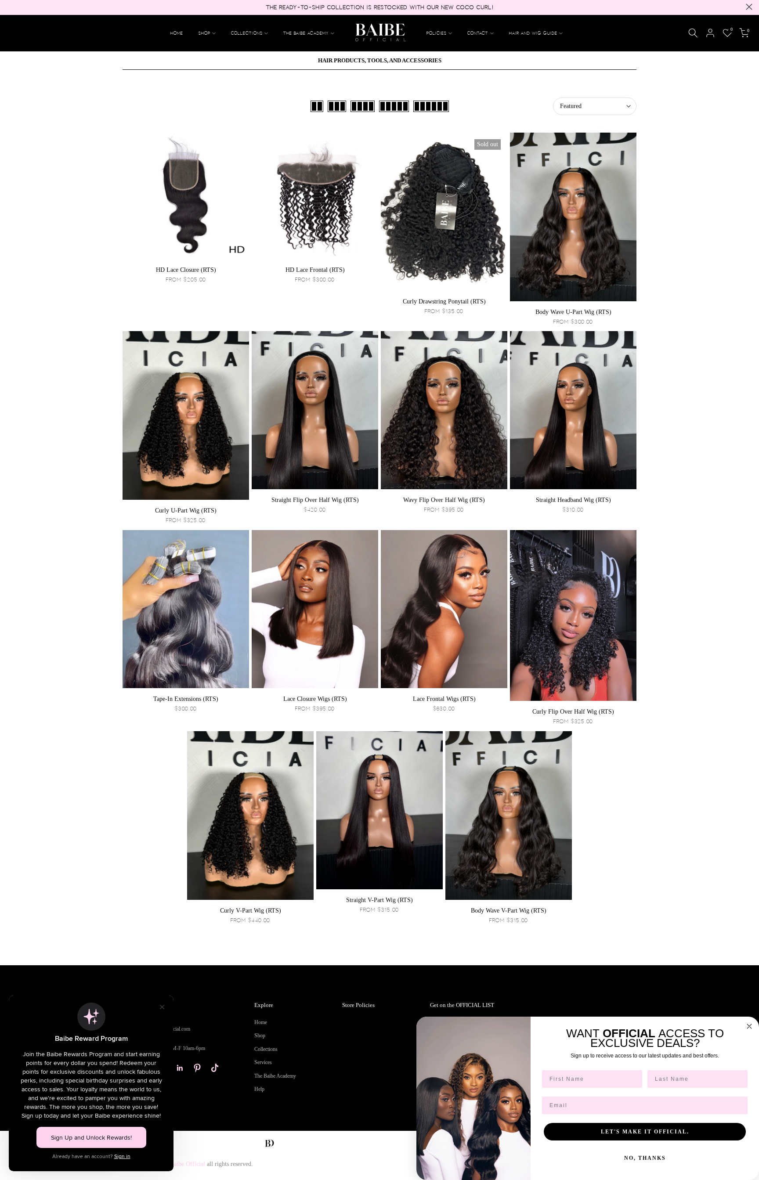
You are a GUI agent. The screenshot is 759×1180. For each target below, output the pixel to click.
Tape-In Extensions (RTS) (185, 699)
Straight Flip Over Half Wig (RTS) (315, 500)
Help (259, 1089)
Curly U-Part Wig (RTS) (186, 510)
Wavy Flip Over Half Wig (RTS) (444, 500)
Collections (247, 33)
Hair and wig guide (533, 33)
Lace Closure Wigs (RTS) (315, 699)
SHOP (204, 33)
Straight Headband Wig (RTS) (573, 500)
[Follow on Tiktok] (214, 1068)
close (10, 7)
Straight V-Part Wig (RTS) (379, 900)
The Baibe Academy (306, 33)
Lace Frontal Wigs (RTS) (444, 699)
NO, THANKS (645, 1158)
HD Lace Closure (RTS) (186, 270)
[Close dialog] (749, 1026)
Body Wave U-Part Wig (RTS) (573, 312)
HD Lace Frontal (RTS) (315, 270)
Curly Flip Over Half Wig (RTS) (573, 711)
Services (263, 1062)
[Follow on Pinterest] (197, 1068)
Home (176, 33)
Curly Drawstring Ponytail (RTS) (444, 301)
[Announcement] (379, 7)
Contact (477, 33)
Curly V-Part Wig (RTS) (250, 910)
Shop (259, 1035)
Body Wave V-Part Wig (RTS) (508, 910)
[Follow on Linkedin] (179, 1068)
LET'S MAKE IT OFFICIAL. (645, 1132)
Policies (436, 33)
